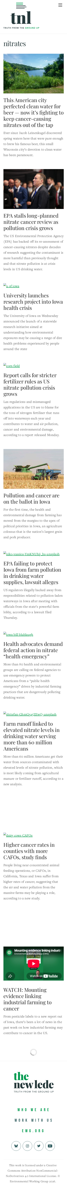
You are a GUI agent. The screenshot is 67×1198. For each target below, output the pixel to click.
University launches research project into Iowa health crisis (33, 301)
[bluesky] (16, 1145)
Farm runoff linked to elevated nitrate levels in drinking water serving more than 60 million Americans (31, 736)
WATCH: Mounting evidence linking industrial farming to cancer (27, 999)
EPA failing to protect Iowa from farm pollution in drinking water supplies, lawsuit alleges (32, 572)
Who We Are (34, 1109)
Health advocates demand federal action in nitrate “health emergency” (33, 650)
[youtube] (50, 1145)
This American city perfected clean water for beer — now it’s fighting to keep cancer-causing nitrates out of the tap (33, 112)
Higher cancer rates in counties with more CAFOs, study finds (29, 851)
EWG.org (33, 1130)
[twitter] (39, 1145)
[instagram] (27, 1145)
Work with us (34, 1120)
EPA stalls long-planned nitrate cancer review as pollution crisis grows (30, 221)
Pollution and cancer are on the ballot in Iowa (31, 498)
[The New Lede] (21, 21)
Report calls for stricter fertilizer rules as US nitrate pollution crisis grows (29, 384)
